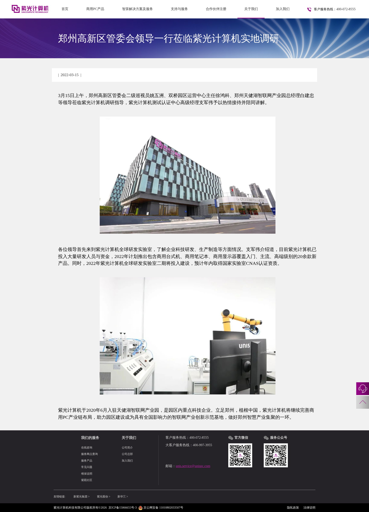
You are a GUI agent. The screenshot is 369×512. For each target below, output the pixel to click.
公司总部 (127, 454)
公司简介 (127, 447)
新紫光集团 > (81, 496)
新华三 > (122, 496)
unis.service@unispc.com (193, 466)
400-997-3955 (202, 445)
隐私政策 (293, 507)
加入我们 (283, 9)
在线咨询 (86, 447)
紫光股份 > (103, 496)
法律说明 (309, 507)
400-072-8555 (346, 9)
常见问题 (86, 467)
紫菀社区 (86, 480)
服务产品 (86, 460)
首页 (65, 9)
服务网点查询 (89, 454)
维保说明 (86, 473)
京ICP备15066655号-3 (122, 507)
